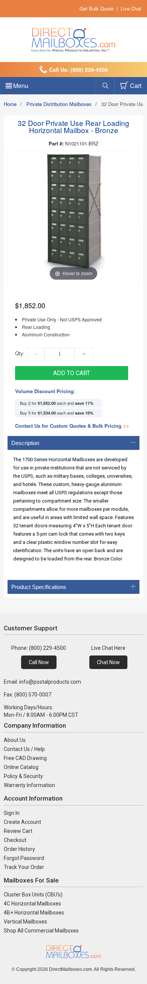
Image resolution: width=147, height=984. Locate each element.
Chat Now (108, 662)
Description (25, 443)
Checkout (15, 840)
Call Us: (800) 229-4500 (78, 69)
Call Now (39, 662)
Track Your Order (24, 867)
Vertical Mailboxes (25, 922)
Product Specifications (38, 587)
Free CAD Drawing (25, 758)
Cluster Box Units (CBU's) (33, 895)
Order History (19, 849)
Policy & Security (23, 776)
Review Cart (18, 831)
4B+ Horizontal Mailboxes (34, 913)
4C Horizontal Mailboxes (32, 904)
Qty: (19, 353)
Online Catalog (21, 767)
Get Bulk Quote (96, 8)
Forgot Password (24, 858)
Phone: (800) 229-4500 (38, 648)
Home (10, 103)
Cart (135, 85)
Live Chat (131, 8)
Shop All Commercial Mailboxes (41, 931)
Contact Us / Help (24, 749)
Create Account (22, 822)
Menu (20, 85)
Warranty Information (29, 785)
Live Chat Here (108, 648)
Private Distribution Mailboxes (59, 103)
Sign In (12, 813)
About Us (15, 740)
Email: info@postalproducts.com (42, 682)
